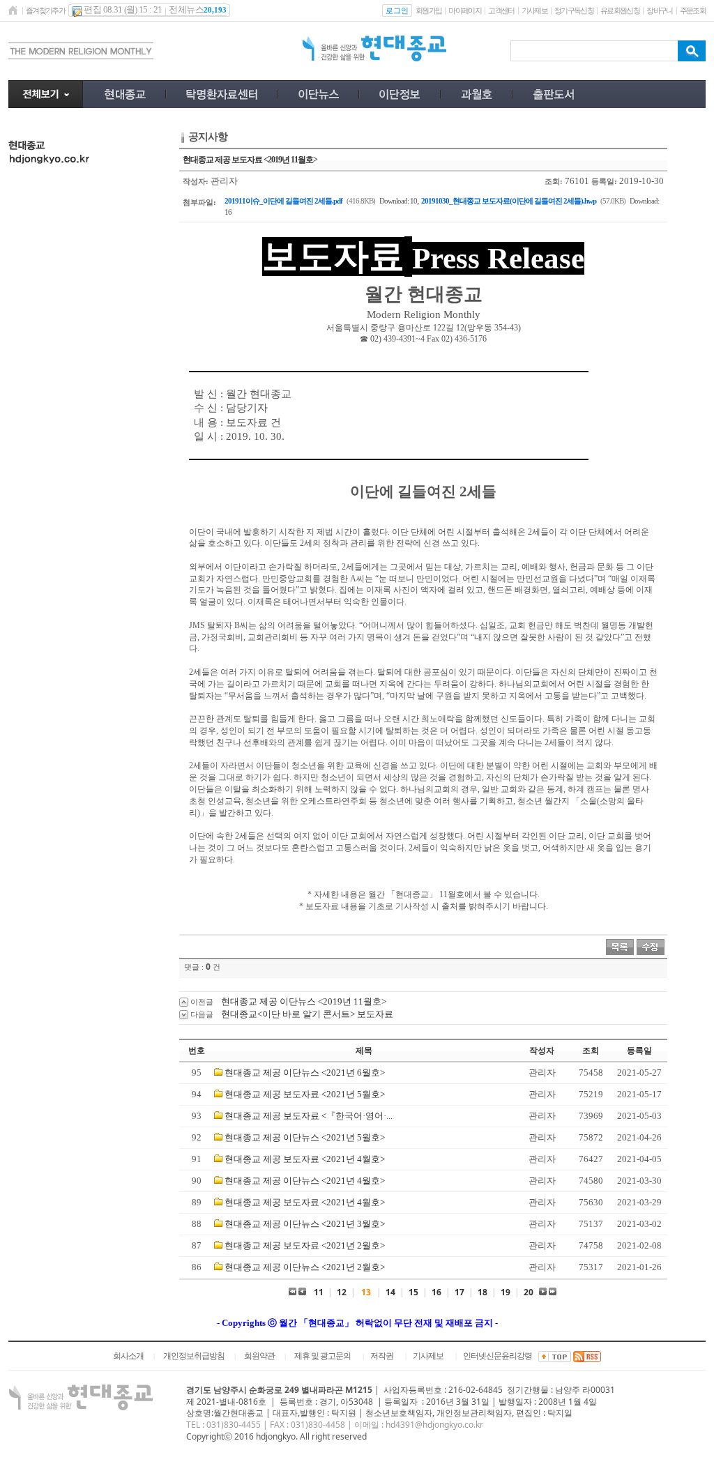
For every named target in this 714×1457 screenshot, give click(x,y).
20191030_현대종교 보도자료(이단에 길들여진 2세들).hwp (508, 201)
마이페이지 (464, 10)
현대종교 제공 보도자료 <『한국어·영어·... (309, 1116)
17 (459, 1292)
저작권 (381, 1356)
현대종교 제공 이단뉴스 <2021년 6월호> (305, 1072)
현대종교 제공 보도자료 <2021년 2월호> (305, 1245)
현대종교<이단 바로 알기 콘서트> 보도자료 (307, 1014)
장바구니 (659, 10)
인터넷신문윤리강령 (497, 1356)
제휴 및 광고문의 (322, 1356)
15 (413, 1292)
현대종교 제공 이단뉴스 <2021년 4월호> (305, 1180)
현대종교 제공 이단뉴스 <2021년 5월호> (305, 1137)
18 (482, 1292)
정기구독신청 (573, 10)
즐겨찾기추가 (45, 10)
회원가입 (428, 10)
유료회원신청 (619, 10)
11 (319, 1292)
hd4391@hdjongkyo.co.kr (434, 1425)
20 (528, 1292)
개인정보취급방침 (194, 1356)
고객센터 (501, 10)
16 (436, 1292)
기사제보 (534, 10)
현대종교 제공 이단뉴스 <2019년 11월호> (303, 1001)
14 (390, 1292)
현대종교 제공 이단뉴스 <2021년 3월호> (305, 1224)
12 (342, 1292)
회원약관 (259, 1356)
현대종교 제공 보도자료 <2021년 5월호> (305, 1094)
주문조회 (693, 10)
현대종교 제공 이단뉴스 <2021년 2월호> (305, 1267)
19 (505, 1292)
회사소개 (128, 1356)
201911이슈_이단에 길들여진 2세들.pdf (283, 201)
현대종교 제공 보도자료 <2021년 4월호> (305, 1159)
